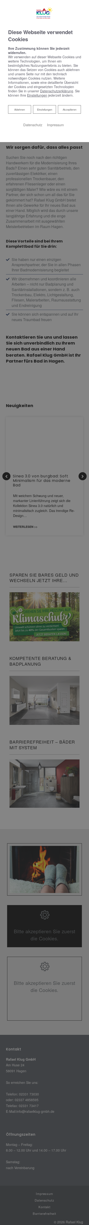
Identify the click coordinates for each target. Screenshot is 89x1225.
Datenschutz (32, 124)
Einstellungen (44, 109)
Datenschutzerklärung (56, 91)
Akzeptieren (69, 109)
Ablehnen (19, 109)
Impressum (55, 124)
